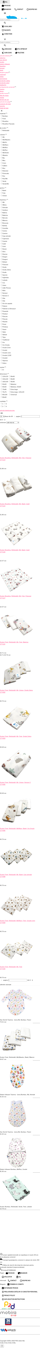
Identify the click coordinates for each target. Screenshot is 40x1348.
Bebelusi (13, 384)
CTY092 (2, 692)
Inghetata (5, 277)
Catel (4, 244)
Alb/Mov (5, 147)
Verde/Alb (5, 184)
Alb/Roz (4, 150)
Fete (3, 193)
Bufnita (4, 225)
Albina (4, 205)
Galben (4, 165)
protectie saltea (5, 81)
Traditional (5, 340)
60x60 (4, 387)
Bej (3, 158)
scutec (2, 62)
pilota (1, 76)
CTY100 (2, 969)
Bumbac (5, 116)
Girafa (4, 267)
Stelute (4, 334)
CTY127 (2, 598)
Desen (4, 249)
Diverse (4, 254)
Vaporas (5, 360)
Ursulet (4, 350)
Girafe (4, 272)
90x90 (13, 381)
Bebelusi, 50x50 (16, 387)
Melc (4, 290)
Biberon (4, 220)
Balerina (5, 215)
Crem (4, 163)
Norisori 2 (5, 295)
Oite (3, 301)
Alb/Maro (5, 145)
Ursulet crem (6, 353)
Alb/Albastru (6, 140)
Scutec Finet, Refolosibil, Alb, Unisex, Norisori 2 (15, 782)
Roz (3, 176)
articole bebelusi (5, 410)
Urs (3, 342)
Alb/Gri (4, 142)
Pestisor (5, 314)
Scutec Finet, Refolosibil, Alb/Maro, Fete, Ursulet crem (17, 920)
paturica (2, 58)
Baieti (4, 190)
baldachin (3, 85)
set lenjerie (3, 78)
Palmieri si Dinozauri (9, 308)
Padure (4, 306)
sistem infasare (5, 64)
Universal (14, 394)
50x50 (4, 384)
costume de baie (5, 104)
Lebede (4, 280)
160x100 (5, 381)
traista (2, 97)
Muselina (5, 121)
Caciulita (5, 228)
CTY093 (2, 738)
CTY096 (2, 830)
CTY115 (2, 644)
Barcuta (4, 218)
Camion (4, 233)
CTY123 (2, 460)
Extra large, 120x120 (17, 392)
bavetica (2, 66)
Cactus (4, 231)
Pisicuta (4, 316)
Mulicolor (5, 171)
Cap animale (6, 236)
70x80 (4, 389)
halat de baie (4, 108)
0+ (3, 370)
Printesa (5, 327)
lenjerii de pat (4, 99)
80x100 (4, 394)
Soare (4, 329)
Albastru (5, 155)
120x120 (5, 376)
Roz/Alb (4, 178)
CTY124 (2, 506)
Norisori (4, 293)
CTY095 (2, 784)
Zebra (4, 363)
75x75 (4, 392)
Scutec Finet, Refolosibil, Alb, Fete (11, 967)
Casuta (4, 241)
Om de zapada (7, 303)
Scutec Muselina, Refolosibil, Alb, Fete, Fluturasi (15, 458)
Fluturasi (5, 264)
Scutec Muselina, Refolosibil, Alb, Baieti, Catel (15, 504)
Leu (3, 283)
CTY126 (2, 552)
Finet (4, 118)
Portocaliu (5, 173)
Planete (4, 321)
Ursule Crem (6, 347)
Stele (4, 332)
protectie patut (4, 83)
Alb (3, 137)
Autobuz (5, 210)
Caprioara (5, 238)
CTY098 (2, 876)
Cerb (4, 246)
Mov (3, 168)
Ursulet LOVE (6, 355)
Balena (4, 212)
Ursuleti (4, 358)
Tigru (4, 337)
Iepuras (4, 275)
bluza (1, 91)
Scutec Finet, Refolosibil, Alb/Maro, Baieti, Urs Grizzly (17, 828)
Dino (3, 251)
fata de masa (4, 95)
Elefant (4, 262)
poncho (2, 106)
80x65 (13, 376)
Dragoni (5, 259)
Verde (4, 181)
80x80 (13, 379)
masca (2, 89)
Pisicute (4, 319)
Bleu (3, 160)
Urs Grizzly (6, 345)
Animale (5, 207)
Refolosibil (5, 130)
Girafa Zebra (6, 270)
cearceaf (3, 74)
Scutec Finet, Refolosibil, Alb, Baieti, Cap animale (16, 874)
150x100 (5, 379)
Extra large (14, 389)
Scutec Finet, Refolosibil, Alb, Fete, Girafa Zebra (15, 736)
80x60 (4, 397)
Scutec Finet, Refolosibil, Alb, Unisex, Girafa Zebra (16, 690)
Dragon (4, 257)
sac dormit (3, 60)
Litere (4, 285)
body (1, 70)
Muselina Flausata (8, 124)
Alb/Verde (5, 152)
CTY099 (2, 923)
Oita (3, 298)
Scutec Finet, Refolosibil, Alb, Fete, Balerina (14, 642)
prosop (2, 68)
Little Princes (6, 288)
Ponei (4, 324)
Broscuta (5, 223)
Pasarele (5, 311)
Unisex (4, 195)
